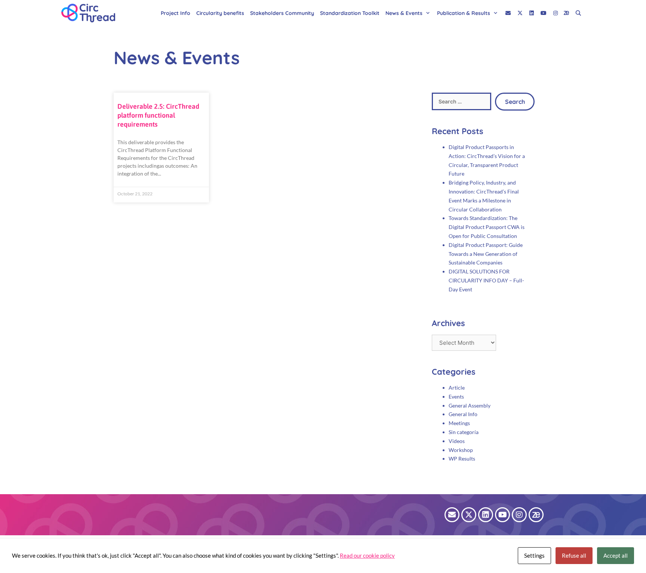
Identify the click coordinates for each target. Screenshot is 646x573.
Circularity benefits (220, 13)
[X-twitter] (468, 514)
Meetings (459, 423)
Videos (457, 441)
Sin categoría (464, 432)
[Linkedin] (485, 514)
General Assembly (469, 405)
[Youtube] (502, 514)
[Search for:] (461, 101)
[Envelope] (451, 514)
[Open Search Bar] (578, 13)
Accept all (615, 555)
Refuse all (574, 555)
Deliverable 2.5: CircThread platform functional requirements (158, 115)
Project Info (175, 13)
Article (457, 387)
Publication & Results (463, 13)
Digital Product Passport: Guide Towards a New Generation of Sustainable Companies (486, 254)
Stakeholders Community (282, 13)
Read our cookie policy (367, 555)
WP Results (462, 458)
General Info (463, 414)
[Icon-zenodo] (536, 514)
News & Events (403, 13)
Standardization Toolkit (349, 13)
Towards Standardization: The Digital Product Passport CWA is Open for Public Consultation (487, 227)
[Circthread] (90, 13)
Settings (534, 555)
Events (456, 396)
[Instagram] (519, 514)
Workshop (461, 450)
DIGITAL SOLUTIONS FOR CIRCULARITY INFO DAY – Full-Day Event (486, 280)
